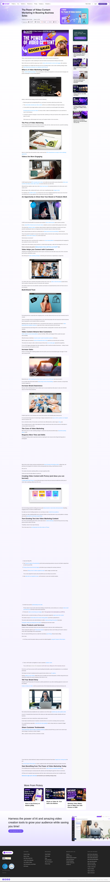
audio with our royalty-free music (31, 576)
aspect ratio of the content (58, 615)
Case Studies (47, 854)
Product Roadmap (70, 861)
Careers (68, 854)
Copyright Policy (99, 879)
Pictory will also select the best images (31, 567)
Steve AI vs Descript (92, 864)
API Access (26, 866)
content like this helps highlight (41, 723)
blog (60, 421)
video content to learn (50, 222)
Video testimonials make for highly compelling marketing (33, 729)
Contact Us (68, 864)
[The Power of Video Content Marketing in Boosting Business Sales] (74, 16)
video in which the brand (56, 281)
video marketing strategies (34, 255)
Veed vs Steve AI (91, 870)
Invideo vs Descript (91, 866)
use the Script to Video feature (29, 763)
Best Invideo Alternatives (93, 857)
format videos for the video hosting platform (39, 617)
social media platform (49, 240)
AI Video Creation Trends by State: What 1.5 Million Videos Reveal (80, 107)
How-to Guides (29, 19)
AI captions (53, 673)
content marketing (49, 520)
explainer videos (31, 227)
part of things (49, 633)
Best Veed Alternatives (92, 861)
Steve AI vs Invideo (91, 863)
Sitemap (106, 879)
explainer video (49, 662)
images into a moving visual (60, 759)
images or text (56, 190)
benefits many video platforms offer (59, 711)
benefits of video (32, 192)
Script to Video (27, 854)
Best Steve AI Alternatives (93, 855)
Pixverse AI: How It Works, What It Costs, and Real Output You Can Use (80, 121)
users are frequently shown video (40, 340)
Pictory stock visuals (39, 629)
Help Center (47, 856)
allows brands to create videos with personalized (53, 507)
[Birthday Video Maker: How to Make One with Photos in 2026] (76, 794)
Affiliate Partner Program (71, 857)
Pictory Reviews (48, 859)
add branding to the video (37, 604)
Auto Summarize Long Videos (30, 864)
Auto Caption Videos (28, 862)
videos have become (44, 186)
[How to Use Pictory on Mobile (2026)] (34, 794)
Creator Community (70, 862)
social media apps (51, 342)
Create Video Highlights (28, 860)
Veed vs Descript (91, 872)
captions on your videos (30, 675)
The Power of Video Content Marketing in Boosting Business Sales (38, 13)
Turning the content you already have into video (31, 622)
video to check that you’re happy (35, 611)
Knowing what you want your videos (30, 110)
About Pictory (69, 855)
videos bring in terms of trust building (45, 381)
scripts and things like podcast (51, 620)
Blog (46, 858)
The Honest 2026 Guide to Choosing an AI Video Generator (79, 81)
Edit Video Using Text (28, 858)
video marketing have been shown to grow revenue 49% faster (41, 379)
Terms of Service (89, 879)
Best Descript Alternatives (93, 859)
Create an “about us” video (27, 685)
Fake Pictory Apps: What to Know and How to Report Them (79, 55)
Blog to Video (26, 856)
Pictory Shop (47, 863)
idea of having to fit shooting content (51, 464)
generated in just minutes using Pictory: (34, 516)
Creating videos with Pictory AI (28, 480)
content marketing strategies (30, 71)
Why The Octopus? (49, 861)
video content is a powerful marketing (53, 768)
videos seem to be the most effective (51, 231)
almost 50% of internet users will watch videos (34, 224)
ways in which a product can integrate (60, 417)
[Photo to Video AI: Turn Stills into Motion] (55, 793)
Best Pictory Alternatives (93, 854)
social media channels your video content (33, 104)
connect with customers (31, 235)
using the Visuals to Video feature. (58, 639)
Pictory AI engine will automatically (32, 563)
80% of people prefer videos (37, 182)
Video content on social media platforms (30, 333)
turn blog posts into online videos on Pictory (40, 527)
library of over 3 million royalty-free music (36, 570)
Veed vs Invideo (91, 868)
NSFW (94, 879)
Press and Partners (70, 859)
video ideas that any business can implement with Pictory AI (36, 67)
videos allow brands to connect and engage (51, 63)
